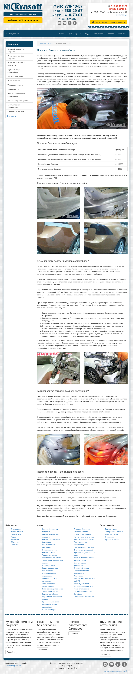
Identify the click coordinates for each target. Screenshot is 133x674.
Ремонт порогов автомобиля (80, 543)
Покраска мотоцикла (82, 534)
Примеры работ (74, 33)
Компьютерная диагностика (14, 106)
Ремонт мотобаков (50, 594)
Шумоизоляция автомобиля (14, 70)
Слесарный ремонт (16, 111)
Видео (88, 33)
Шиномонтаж (13, 89)
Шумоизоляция (111, 534)
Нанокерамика (48, 565)
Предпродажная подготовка (49, 574)
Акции (61, 33)
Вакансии (15, 539)
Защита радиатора (50, 568)
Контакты (121, 33)
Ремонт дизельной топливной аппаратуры (83, 584)
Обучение (98, 33)
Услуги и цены (15, 33)
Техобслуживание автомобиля (81, 571)
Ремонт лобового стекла (84, 539)
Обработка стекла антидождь (50, 579)
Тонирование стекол (114, 531)
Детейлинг (78, 594)
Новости (110, 33)
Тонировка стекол (15, 85)
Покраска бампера (82, 529)
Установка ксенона (50, 591)
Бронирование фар (50, 601)
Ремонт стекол (14, 80)
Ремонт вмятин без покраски (16, 57)
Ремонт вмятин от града (84, 547)
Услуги (50, 43)
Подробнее (11, 652)
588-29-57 (67, 10)
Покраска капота (81, 531)
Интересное (16, 534)
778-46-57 (67, 6)
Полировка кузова (15, 76)
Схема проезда (121, 15)
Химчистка (78, 575)
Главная (42, 43)
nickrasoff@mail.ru (67, 18)
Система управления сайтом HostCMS (116, 671)
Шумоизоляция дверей (83, 549)
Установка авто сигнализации (48, 584)
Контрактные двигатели (84, 596)
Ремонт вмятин (111, 529)
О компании (16, 529)
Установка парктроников (52, 588)
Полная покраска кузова (18, 100)
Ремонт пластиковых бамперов (16, 63)
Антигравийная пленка (52, 557)
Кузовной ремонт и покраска (16, 50)
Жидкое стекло (80, 560)
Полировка (109, 536)
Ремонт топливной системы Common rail (83, 590)
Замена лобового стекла (84, 557)
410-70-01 (67, 14)
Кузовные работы (112, 539)
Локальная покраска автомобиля (16, 94)
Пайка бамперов (49, 609)
